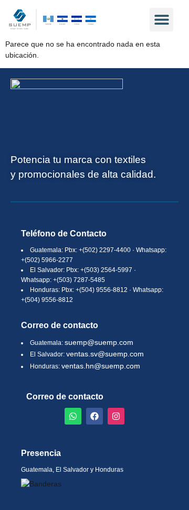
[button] (161, 19)
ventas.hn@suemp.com (100, 366)
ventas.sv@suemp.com (105, 354)
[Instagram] (116, 416)
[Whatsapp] (73, 416)
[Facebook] (94, 416)
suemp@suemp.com (99, 342)
